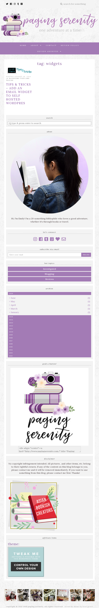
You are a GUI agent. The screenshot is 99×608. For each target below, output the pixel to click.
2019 (11, 335)
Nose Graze (88, 606)
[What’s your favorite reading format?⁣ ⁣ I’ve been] (50, 595)
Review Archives (48, 51)
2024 (11, 320)
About (35, 45)
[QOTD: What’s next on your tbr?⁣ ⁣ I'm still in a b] (76, 595)
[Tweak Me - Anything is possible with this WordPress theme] (26, 561)
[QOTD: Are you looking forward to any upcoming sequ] (36, 595)
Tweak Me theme (72, 606)
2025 (11, 317)
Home (23, 45)
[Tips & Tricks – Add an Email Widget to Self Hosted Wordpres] (19, 70)
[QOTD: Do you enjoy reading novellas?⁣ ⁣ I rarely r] (23, 595)
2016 (11, 344)
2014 (11, 350)
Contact (51, 45)
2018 (11, 338)
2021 (11, 329)
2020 (11, 332)
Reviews (49, 279)
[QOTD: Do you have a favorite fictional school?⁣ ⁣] (10, 595)
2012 (11, 356)
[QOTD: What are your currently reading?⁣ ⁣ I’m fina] (89, 595)
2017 (11, 341)
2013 (11, 353)
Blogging (49, 274)
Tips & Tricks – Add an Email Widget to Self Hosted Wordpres (19, 94)
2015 (11, 347)
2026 (11, 293)
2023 (11, 323)
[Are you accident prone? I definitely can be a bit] (63, 595)
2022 (11, 326)
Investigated (49, 269)
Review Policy (70, 45)
